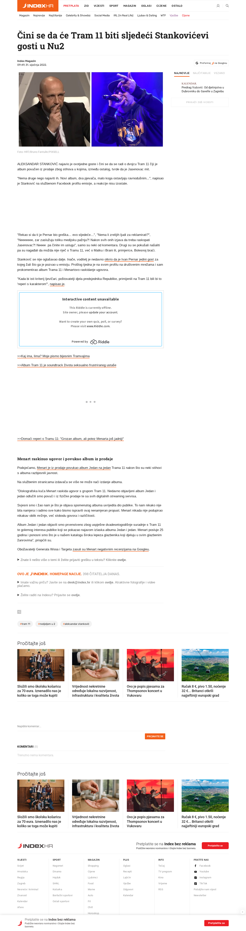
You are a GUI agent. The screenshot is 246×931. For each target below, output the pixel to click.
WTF (163, 15)
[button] (22, 664)
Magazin (24, 15)
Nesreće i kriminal (27, 889)
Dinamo (57, 871)
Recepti (127, 871)
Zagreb (21, 883)
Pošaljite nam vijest (205, 889)
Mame (91, 889)
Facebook (205, 865)
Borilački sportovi (63, 895)
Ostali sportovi (61, 901)
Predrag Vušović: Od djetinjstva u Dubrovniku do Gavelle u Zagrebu (203, 87)
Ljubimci (93, 877)
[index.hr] (37, 6)
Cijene (161, 5)
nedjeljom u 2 (46, 623)
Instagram (205, 877)
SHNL (56, 883)
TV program (165, 871)
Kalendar (22, 901)
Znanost (22, 895)
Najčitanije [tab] (202, 73)
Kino (161, 877)
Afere (20, 907)
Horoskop (93, 913)
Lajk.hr (127, 877)
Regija (20, 877)
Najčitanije (55, 15)
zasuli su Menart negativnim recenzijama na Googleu (111, 549)
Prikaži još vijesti (199, 102)
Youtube (204, 871)
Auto (90, 895)
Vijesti (99, 5)
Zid (86, 5)
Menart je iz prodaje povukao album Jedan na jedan (74, 468)
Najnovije (39, 15)
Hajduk (57, 877)
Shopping (93, 865)
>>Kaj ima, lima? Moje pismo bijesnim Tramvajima (53, 356)
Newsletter (200, 895)
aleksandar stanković (76, 623)
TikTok (203, 883)
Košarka (57, 889)
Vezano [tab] (219, 73)
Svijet (20, 865)
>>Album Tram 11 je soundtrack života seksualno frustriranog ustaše (66, 365)
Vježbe (174, 15)
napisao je (57, 284)
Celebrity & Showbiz (78, 15)
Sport (113, 5)
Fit (89, 901)
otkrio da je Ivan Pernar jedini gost (129, 259)
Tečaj (161, 865)
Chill (90, 907)
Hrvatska (22, 871)
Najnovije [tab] (182, 73)
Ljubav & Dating (147, 15)
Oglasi (146, 5)
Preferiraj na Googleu (213, 63)
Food (91, 883)
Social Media (102, 15)
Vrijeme (162, 883)
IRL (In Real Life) (123, 15)
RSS (160, 889)
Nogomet (58, 865)
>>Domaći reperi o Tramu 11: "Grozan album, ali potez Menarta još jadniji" (70, 439)
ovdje (109, 582)
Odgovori (128, 889)
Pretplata (71, 5)
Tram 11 (25, 623)
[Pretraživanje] (226, 6)
